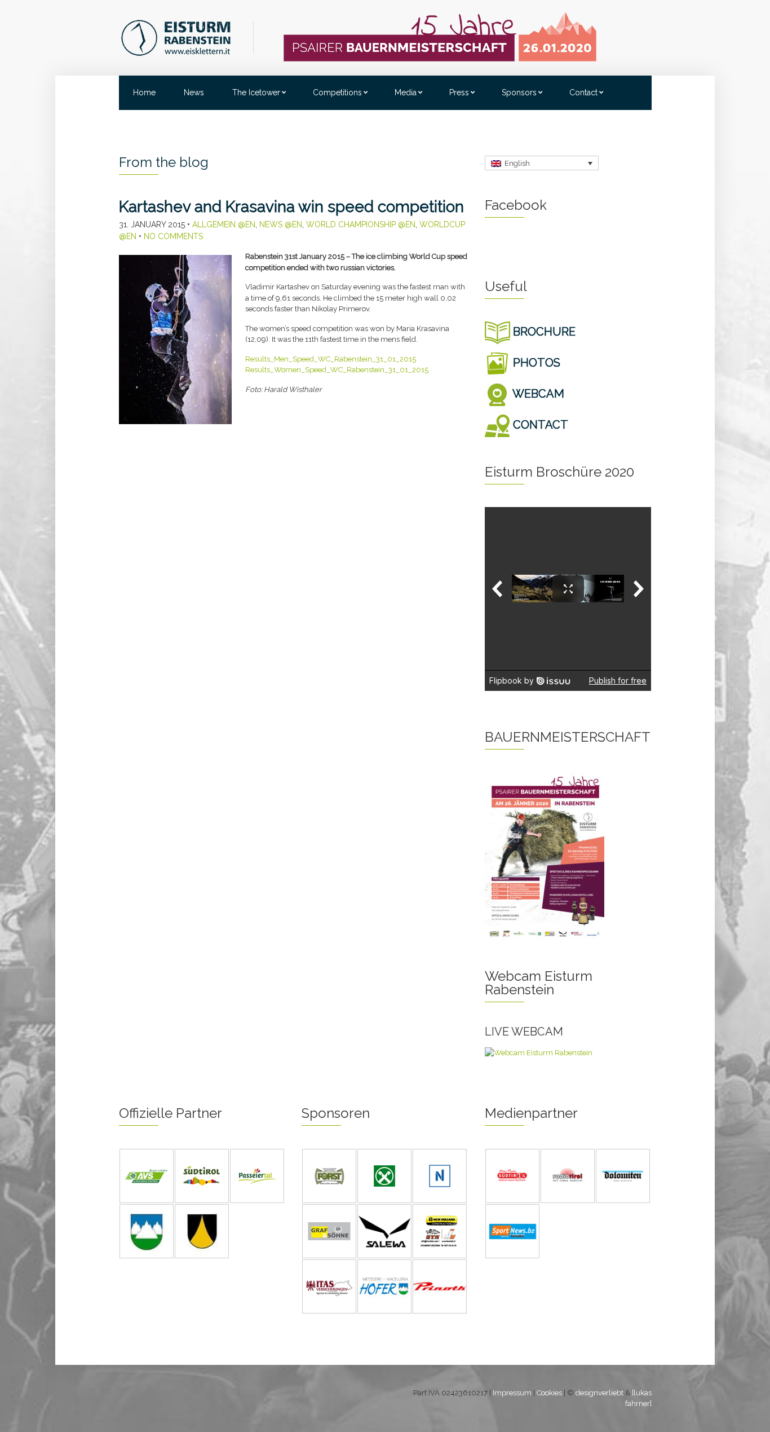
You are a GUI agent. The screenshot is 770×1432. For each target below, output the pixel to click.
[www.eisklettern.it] (187, 37)
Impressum (512, 1393)
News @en (280, 224)
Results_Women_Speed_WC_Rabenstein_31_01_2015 (336, 369)
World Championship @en (360, 224)
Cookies (549, 1393)
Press (459, 92)
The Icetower (256, 92)
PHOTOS (535, 362)
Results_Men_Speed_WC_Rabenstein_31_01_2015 (330, 359)
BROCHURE (543, 331)
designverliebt (599, 1393)
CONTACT (539, 424)
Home (144, 92)
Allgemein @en (223, 224)
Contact (583, 92)
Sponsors (519, 92)
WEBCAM (537, 393)
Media (406, 92)
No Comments (173, 236)
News (194, 92)
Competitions (337, 92)
